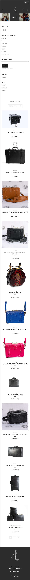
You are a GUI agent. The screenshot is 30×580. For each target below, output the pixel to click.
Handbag (4, 46)
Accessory (4, 38)
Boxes (3, 41)
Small (3, 85)
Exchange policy (15, 571)
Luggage (4, 49)
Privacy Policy (15, 566)
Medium (3, 88)
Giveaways (4, 43)
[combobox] (15, 106)
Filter (4, 65)
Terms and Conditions (15, 568)
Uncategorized (5, 54)
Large (3, 90)
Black (3, 77)
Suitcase (4, 51)
